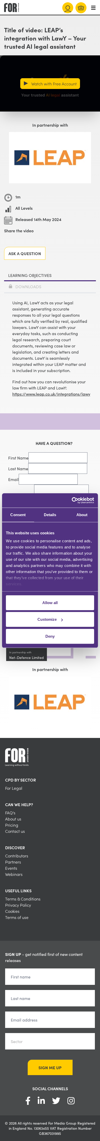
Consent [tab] (18, 514)
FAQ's (10, 812)
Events (11, 868)
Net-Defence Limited (26, 657)
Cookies (12, 911)
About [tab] (82, 514)
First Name (18, 458)
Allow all (50, 602)
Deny (50, 636)
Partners (13, 862)
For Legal (13, 788)
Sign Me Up (50, 1067)
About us (13, 819)
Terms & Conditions (23, 899)
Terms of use (16, 917)
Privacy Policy (18, 905)
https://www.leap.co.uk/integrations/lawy (51, 394)
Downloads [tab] (28, 286)
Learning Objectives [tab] (30, 275)
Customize (47, 619)
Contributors (16, 855)
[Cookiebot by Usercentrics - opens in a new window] (72, 500)
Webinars (14, 874)
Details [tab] (50, 514)
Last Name (18, 468)
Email (13, 479)
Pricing (11, 825)
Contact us (15, 831)
